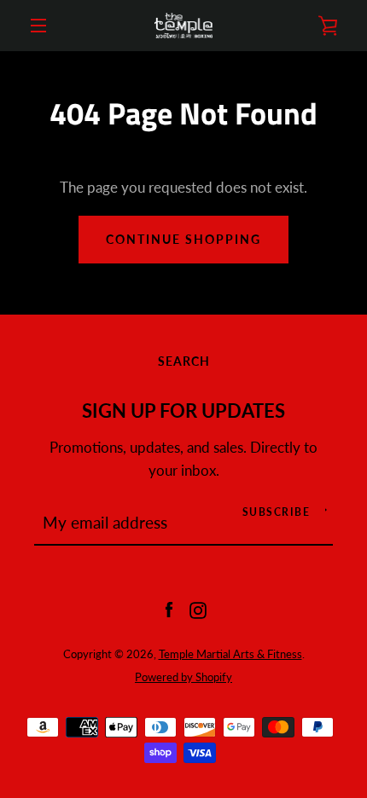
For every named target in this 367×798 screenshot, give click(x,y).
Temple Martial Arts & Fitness (230, 654)
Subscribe (276, 512)
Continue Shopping (183, 239)
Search (184, 361)
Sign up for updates (183, 411)
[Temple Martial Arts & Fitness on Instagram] (198, 608)
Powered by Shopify (183, 677)
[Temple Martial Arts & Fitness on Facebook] (169, 608)
